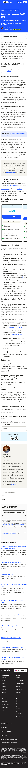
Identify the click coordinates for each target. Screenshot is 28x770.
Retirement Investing (7, 574)
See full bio (13, 484)
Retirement (5, 6)
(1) (22, 276)
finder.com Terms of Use (19, 524)
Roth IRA (9, 70)
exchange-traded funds (13, 185)
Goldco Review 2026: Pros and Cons (12, 647)
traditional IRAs (19, 146)
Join (25, 2)
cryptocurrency (5, 188)
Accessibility (4, 735)
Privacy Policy (5, 533)
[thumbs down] (16, 438)
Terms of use (4, 727)
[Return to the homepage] (7, 2)
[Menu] (2, 2)
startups (19, 188)
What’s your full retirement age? (10, 614)
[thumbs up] (11, 438)
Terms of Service (13, 533)
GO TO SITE (12, 216)
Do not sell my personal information (9, 739)
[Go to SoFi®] (12, 211)
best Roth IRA (23, 370)
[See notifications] (21, 2)
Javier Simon (7, 456)
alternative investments (12, 187)
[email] (4, 460)
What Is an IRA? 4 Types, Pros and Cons (13, 626)
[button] (14, 496)
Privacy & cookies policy (6, 731)
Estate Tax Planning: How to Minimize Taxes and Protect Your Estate (13, 547)
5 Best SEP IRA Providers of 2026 (11, 562)
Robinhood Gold (10, 172)
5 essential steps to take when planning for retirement (13, 658)
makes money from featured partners (11, 9)
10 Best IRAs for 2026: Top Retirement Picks (12, 601)
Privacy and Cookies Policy (7, 524)
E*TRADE (12, 329)
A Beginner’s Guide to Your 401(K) (11, 637)
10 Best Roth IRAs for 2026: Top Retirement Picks (14, 585)
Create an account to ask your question (14, 513)
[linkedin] (7, 460)
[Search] (18, 2)
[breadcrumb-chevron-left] (2, 6)
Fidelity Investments (13, 327)
